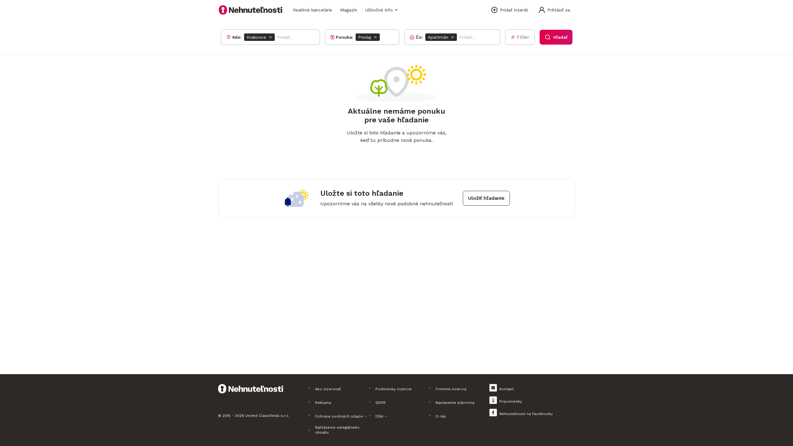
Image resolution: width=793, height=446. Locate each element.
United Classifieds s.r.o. (267, 415)
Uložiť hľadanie (486, 198)
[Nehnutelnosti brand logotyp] (250, 10)
